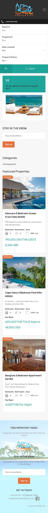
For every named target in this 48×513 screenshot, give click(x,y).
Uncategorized (9, 164)
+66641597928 (11, 22)
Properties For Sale (11, 433)
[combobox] (24, 50)
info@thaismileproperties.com (22, 498)
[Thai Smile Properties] (24, 15)
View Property (24, 203)
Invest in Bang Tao (37, 506)
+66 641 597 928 (17, 495)
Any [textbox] (4, 50)
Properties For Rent (29, 433)
